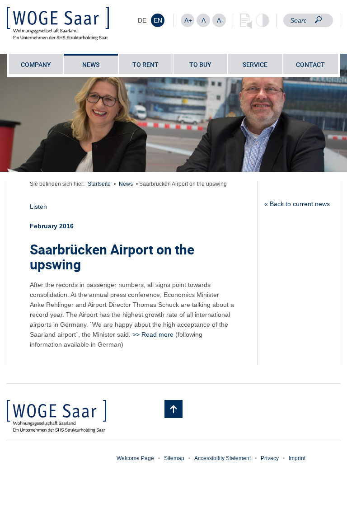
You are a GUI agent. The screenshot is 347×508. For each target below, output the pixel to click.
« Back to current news (297, 203)
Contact (310, 64)
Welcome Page (135, 458)
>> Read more (153, 334)
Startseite (99, 184)
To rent (145, 64)
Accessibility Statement (222, 458)
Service (255, 64)
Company (36, 64)
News (90, 64)
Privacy (270, 458)
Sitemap (174, 458)
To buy (200, 64)
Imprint (297, 458)
